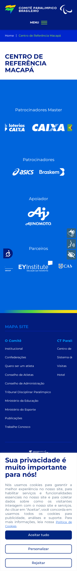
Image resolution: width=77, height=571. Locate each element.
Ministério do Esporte (20, 409)
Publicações (13, 418)
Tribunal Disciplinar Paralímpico (28, 392)
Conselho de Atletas (19, 375)
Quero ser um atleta (19, 366)
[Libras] (71, 233)
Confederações (15, 357)
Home (9, 35)
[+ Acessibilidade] (71, 255)
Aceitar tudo (38, 535)
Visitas (62, 366)
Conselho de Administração (24, 383)
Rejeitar (38, 563)
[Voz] (71, 244)
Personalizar (38, 549)
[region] (38, 512)
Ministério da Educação (21, 401)
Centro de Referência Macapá (40, 35)
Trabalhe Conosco (17, 427)
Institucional (14, 348)
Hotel (61, 375)
